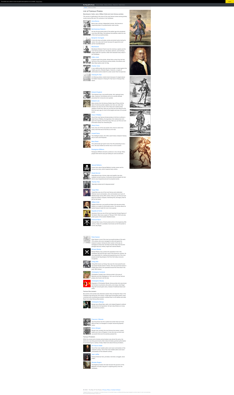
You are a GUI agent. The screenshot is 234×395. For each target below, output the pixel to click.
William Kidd (95, 202)
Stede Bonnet (96, 173)
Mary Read (95, 141)
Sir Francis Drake (97, 345)
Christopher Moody (98, 281)
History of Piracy (108, 4)
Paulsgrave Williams (98, 149)
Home (85, 7)
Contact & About (115, 390)
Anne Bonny (95, 21)
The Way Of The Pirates (88, 5)
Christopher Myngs (98, 302)
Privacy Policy (106, 390)
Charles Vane (96, 66)
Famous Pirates (99, 4)
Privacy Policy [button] (39, 1)
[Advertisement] (105, 86)
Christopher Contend (98, 272)
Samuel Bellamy (97, 165)
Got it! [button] (229, 1)
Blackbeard (95, 46)
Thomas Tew (96, 182)
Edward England (97, 92)
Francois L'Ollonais (97, 319)
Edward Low (95, 101)
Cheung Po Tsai (96, 74)
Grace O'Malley (96, 115)
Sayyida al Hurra (97, 211)
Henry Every (95, 125)
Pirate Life (115, 4)
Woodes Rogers (97, 362)
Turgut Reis (95, 190)
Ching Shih (95, 261)
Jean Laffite (95, 354)
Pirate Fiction (122, 4)
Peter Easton (96, 237)
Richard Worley (96, 249)
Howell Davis (96, 133)
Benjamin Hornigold (98, 38)
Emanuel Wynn (96, 219)
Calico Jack (95, 57)
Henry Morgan (96, 328)
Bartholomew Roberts (98, 29)
